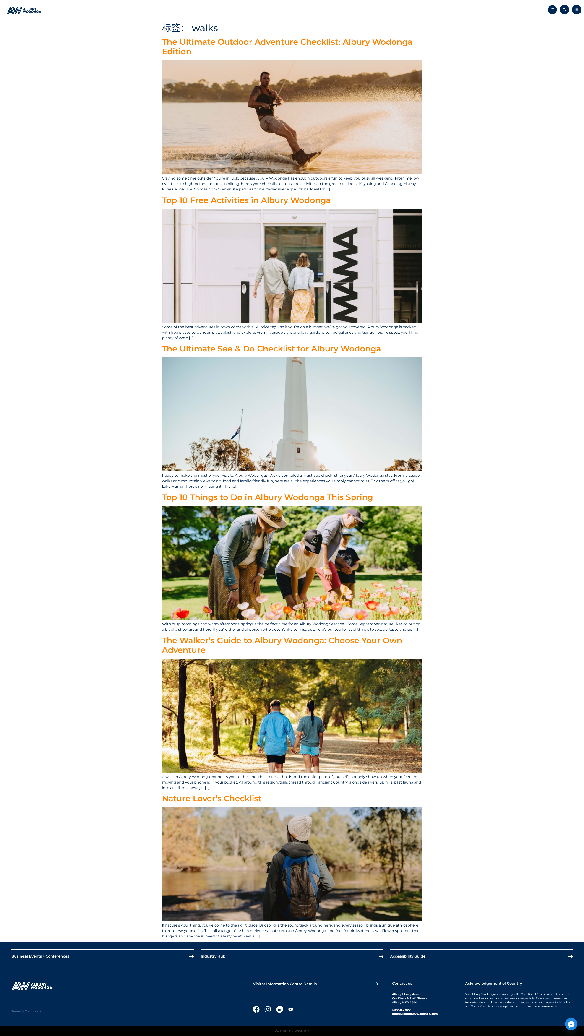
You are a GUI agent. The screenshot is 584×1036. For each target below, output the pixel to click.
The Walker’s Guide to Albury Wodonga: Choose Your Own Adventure (282, 645)
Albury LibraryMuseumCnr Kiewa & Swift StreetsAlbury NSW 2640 (409, 998)
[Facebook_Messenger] (571, 1024)
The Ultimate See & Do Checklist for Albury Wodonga (271, 349)
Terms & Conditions (26, 1011)
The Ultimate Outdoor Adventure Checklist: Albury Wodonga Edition (287, 46)
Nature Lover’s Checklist (212, 798)
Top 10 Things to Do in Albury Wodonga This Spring (267, 497)
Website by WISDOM (292, 1031)
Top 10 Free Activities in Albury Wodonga (246, 200)
